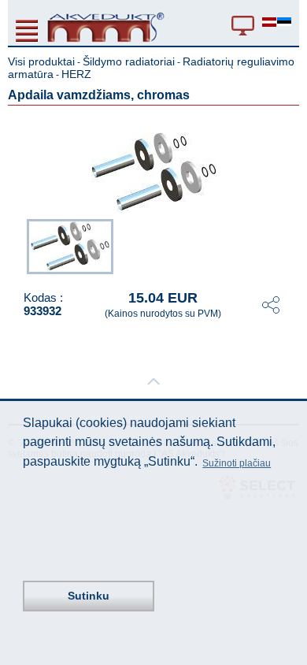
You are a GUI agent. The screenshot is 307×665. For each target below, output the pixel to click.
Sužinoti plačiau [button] (236, 463)
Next (288, 245)
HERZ (76, 74)
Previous (19, 245)
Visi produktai (41, 61)
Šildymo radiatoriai (129, 61)
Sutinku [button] (88, 595)
